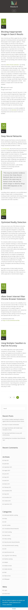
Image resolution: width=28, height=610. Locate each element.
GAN (5, 549)
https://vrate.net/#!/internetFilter (11, 320)
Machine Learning (8, 559)
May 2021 (6, 460)
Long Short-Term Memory (10, 555)
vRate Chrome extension (12, 64)
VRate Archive (7, 575)
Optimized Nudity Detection (13, 222)
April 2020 (6, 463)
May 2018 (6, 494)
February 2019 (7, 487)
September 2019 (8, 467)
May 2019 (6, 477)
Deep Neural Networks (11, 136)
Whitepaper (6, 579)
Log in (5, 590)
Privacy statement (7, 604)
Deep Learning (7, 538)
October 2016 (7, 500)
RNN (5, 572)
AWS (5, 522)
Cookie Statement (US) (15, 602)
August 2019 (7, 470)
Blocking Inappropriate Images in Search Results (12, 33)
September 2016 (8, 504)
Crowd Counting (8, 532)
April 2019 (6, 480)
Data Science (7, 535)
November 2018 (8, 490)
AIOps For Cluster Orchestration (11, 424)
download (13, 110)
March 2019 (7, 484)
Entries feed (7, 593)
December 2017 (8, 497)
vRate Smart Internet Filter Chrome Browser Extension (13, 297)
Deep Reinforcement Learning (11, 545)
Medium (6, 562)
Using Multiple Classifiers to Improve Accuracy (13, 344)
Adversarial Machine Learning (11, 515)
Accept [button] (14, 608)
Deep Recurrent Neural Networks (12, 542)
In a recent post (5, 148)
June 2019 (6, 473)
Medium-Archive (8, 565)
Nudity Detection (8, 569)
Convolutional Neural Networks (11, 528)
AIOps (5, 518)
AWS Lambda (7, 525)
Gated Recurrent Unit (9, 552)
